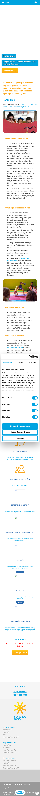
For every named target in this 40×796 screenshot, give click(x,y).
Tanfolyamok (7, 730)
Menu (7, 2)
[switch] (35, 404)
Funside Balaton (9, 758)
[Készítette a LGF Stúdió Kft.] (37, 793)
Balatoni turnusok (9, 761)
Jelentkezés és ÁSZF (11, 737)
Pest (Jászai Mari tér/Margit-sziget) (16, 107)
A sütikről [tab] (32, 362)
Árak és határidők (9, 750)
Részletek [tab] (20, 362)
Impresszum (8, 784)
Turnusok (6, 748)
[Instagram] (28, 775)
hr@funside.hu (20, 692)
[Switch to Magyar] (20, 792)
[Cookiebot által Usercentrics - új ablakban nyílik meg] (29, 356)
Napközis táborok (9, 743)
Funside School (9, 727)
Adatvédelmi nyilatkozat (22, 784)
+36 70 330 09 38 (20, 695)
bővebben (20, 572)
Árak (4, 735)
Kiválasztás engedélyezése (20, 432)
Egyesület (7, 788)
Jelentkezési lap (10, 71)
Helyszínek (7, 745)
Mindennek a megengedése (20, 426)
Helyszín (6, 732)
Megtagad (20, 438)
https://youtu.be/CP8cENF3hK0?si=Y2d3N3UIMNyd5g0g (13, 660)
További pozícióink (20, 653)
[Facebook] (11, 775)
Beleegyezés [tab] (7, 362)
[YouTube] (19, 775)
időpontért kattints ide (15, 348)
